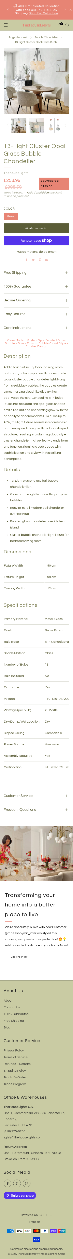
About (8, 1000)
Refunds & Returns (17, 1064)
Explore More (19, 957)
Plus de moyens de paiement (36, 251)
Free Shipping (14, 1020)
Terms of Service (16, 1057)
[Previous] (7, 9)
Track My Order (15, 1077)
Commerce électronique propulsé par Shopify (36, 1249)
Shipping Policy (15, 1070)
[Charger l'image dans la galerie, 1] (18, 125)
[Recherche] (67, 25)
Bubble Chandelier (46, 37)
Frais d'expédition (38, 192)
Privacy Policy (14, 1050)
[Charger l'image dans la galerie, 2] (36, 125)
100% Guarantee (16, 1014)
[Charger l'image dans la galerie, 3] (54, 125)
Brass (11, 216)
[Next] (65, 9)
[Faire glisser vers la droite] (64, 125)
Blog (7, 1027)
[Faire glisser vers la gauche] (8, 125)
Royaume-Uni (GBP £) (34, 1214)
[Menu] (6, 25)
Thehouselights (16, 173)
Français (34, 1221)
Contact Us (12, 1007)
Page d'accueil (18, 37)
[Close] (70, 10)
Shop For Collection (43, 13)
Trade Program (15, 1084)
